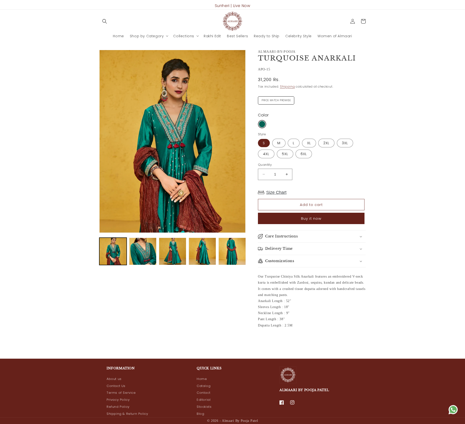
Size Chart (276, 192)
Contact (203, 392)
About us (114, 379)
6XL (304, 153)
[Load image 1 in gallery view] (113, 251)
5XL (285, 153)
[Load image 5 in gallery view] (232, 251)
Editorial (203, 399)
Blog (200, 413)
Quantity (265, 164)
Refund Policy (118, 406)
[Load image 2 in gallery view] (142, 251)
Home (202, 379)
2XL (326, 143)
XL (309, 143)
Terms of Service (121, 392)
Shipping (287, 86)
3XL (345, 143)
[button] (104, 21)
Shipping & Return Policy (127, 413)
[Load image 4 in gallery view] (202, 251)
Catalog (203, 386)
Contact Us (116, 386)
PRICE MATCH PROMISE (276, 99)
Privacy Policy (118, 399)
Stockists (204, 406)
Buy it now (311, 218)
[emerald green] (262, 124)
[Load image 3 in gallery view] (172, 251)
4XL (266, 153)
